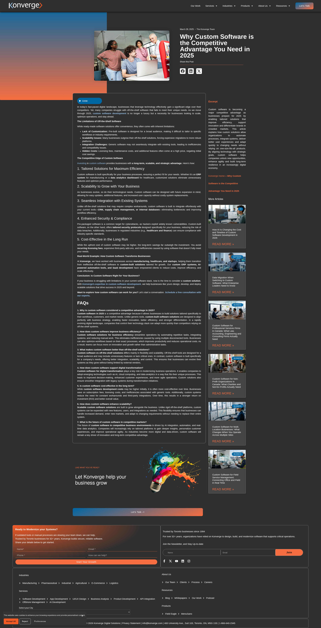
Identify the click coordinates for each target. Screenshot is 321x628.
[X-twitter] (170, 561)
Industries (227, 6)
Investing (82, 163)
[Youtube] (176, 561)
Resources (167, 590)
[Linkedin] (182, 561)
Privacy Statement (131, 623)
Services (209, 6)
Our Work (195, 6)
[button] (183, 71)
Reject (25, 621)
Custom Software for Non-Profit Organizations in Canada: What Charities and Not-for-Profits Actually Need (226, 383)
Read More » (223, 244)
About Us (263, 6)
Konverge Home (216, 176)
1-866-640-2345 (227, 623)
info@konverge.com (152, 623)
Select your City (26, 608)
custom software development (109, 113)
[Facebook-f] (164, 561)
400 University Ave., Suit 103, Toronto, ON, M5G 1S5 (190, 623)
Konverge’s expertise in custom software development (111, 284)
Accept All (11, 621)
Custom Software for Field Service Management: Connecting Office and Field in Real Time (226, 478)
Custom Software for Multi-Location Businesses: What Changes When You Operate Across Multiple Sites (226, 431)
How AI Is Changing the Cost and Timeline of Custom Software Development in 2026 (226, 233)
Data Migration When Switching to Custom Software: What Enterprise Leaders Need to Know (225, 281)
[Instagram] (188, 561)
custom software (97, 163)
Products (245, 6)
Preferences (40, 621)
